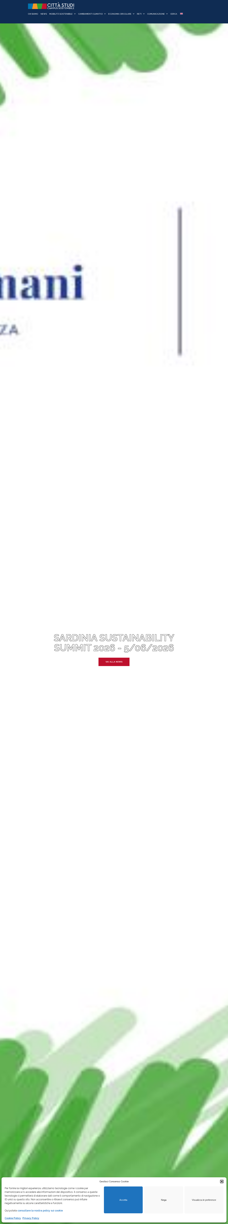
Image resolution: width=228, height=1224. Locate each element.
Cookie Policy (13, 1218)
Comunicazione (156, 14)
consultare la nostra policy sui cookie (40, 1210)
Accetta (123, 1200)
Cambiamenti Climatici (90, 14)
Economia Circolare (119, 14)
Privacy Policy (30, 1218)
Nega (163, 1200)
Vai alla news (114, 662)
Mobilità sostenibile (61, 14)
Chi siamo (33, 14)
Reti (139, 14)
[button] (221, 1181)
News (44, 14)
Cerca (173, 14)
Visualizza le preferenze (204, 1200)
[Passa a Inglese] (181, 14)
